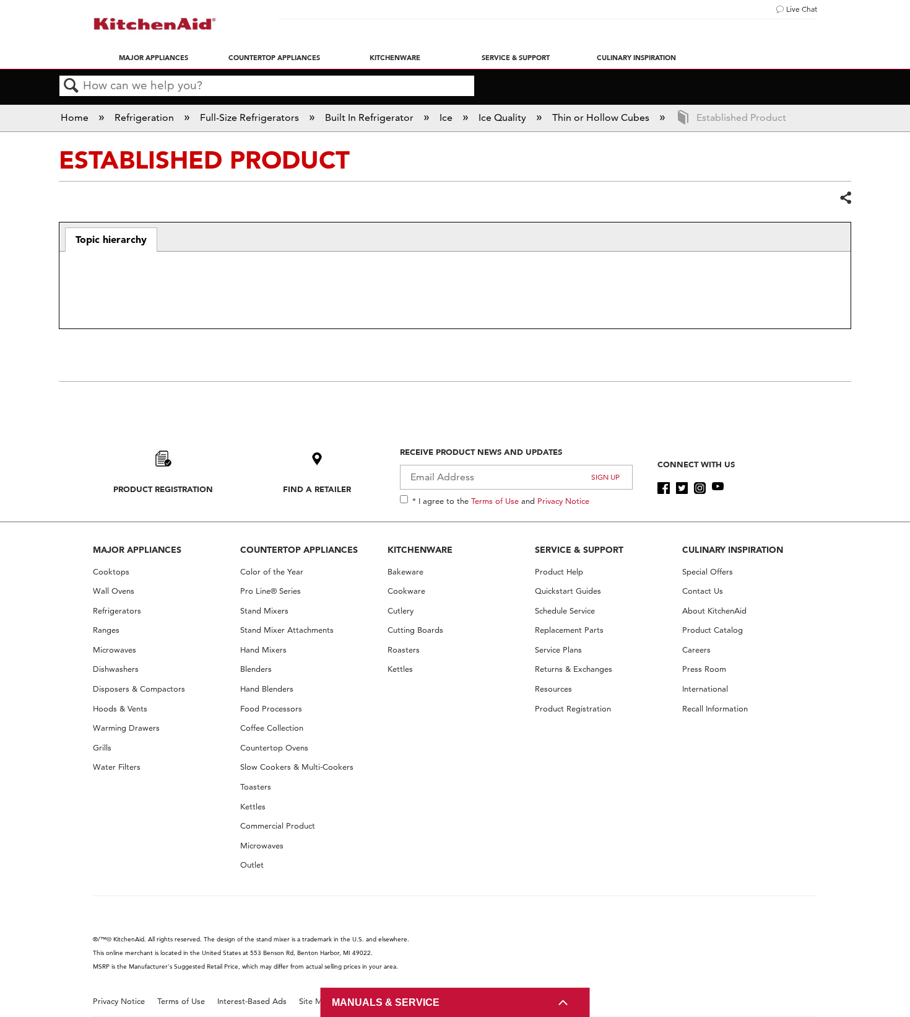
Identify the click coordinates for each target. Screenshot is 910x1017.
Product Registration (163, 489)
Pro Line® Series (270, 591)
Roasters (404, 649)
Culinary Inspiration (636, 57)
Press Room (704, 669)
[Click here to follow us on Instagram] (700, 488)
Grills (102, 747)
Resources (553, 688)
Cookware (406, 591)
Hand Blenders (266, 688)
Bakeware (405, 571)
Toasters (255, 786)
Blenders (256, 669)
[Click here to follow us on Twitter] (682, 488)
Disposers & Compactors (139, 688)
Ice (447, 117)
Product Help (559, 571)
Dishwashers (116, 669)
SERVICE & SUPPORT (579, 549)
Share (845, 198)
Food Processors (271, 708)
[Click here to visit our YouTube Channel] (718, 488)
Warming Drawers (126, 728)
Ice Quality (504, 117)
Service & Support (516, 57)
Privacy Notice (563, 501)
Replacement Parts (569, 630)
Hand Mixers (263, 649)
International (705, 688)
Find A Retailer (317, 489)
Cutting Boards (415, 630)
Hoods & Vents (120, 708)
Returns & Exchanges (573, 669)
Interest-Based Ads (252, 1001)
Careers (696, 649)
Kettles (253, 806)
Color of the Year (271, 571)
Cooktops (111, 571)
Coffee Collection (271, 728)
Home (76, 117)
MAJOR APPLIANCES (137, 549)
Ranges (106, 630)
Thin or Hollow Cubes (602, 117)
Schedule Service (565, 610)
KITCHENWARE (420, 549)
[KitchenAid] (155, 23)
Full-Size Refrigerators (250, 117)
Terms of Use (495, 501)
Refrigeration (145, 117)
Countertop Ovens (274, 747)
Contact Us (702, 591)
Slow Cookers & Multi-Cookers (296, 767)
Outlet (252, 865)
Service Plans (558, 649)
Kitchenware (395, 57)
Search (71, 86)
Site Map (315, 1001)
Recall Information (715, 708)
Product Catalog (712, 630)
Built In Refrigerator (370, 117)
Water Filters (117, 767)
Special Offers (707, 571)
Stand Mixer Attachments (287, 630)
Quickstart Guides (568, 591)
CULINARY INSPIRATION (732, 549)
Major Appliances (153, 57)
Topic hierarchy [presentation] (111, 239)
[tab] (111, 239)
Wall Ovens (113, 591)
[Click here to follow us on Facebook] (663, 488)
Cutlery (401, 610)
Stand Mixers (264, 610)
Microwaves (114, 649)
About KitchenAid (714, 610)
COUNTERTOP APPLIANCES (299, 549)
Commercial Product (277, 825)
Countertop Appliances (274, 57)
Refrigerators (117, 610)
